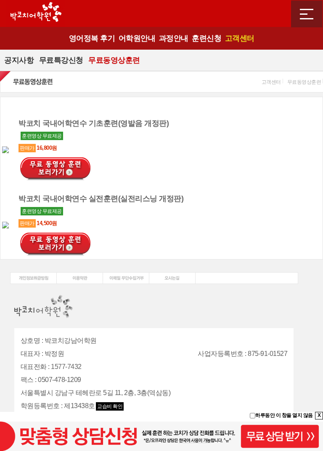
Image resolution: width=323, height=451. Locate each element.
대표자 (30, 353)
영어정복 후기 (92, 38)
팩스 (27, 379)
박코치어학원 (35, 13)
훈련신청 (206, 38)
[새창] (33, 275)
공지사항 (19, 60)
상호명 (30, 340)
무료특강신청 (61, 60)
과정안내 (173, 38)
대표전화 (34, 366)
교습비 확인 (109, 406)
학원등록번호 (40, 405)
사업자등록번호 (221, 353)
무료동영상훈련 (114, 60)
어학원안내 (137, 38)
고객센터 (239, 38)
